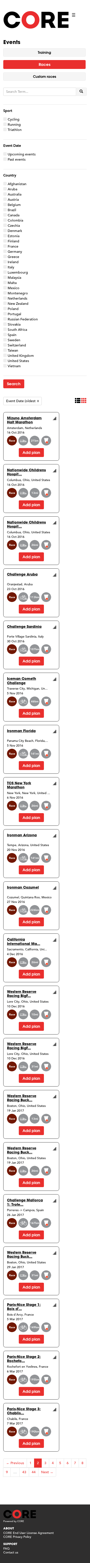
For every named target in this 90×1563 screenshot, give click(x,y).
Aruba (12, 189)
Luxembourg (18, 272)
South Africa (17, 330)
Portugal (14, 314)
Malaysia (14, 278)
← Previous (15, 1463)
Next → (47, 1472)
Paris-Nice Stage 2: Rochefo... (24, 1358)
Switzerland (17, 345)
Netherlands (17, 298)
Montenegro (18, 293)
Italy (11, 267)
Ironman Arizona (22, 835)
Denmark (15, 231)
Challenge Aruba (22, 574)
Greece (13, 257)
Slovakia (14, 324)
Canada (13, 215)
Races (44, 64)
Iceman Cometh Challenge (21, 680)
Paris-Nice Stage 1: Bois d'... (24, 1306)
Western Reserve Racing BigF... (21, 993)
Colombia (15, 220)
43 (24, 1472)
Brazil (12, 210)
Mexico (13, 288)
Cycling (13, 119)
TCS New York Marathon (19, 785)
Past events (17, 159)
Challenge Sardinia (24, 626)
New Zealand (18, 304)
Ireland (13, 262)
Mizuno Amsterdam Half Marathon (24, 420)
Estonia (13, 236)
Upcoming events (22, 154)
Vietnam (14, 366)
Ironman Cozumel (23, 887)
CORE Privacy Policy (17, 1537)
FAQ (6, 1548)
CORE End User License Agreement (28, 1533)
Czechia (14, 226)
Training (44, 52)
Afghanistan (17, 184)
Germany (15, 252)
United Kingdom (21, 356)
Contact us (10, 1552)
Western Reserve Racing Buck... (21, 1097)
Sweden (14, 340)
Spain (12, 335)
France (13, 246)
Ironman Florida (21, 730)
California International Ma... (23, 941)
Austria (13, 199)
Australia (14, 194)
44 (34, 1472)
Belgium (14, 205)
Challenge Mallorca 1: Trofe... (25, 1202)
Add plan (31, 452)
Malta (12, 283)
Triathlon (15, 130)
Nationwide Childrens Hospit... (26, 472)
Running (14, 124)
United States (18, 361)
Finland (13, 241)
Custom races (44, 76)
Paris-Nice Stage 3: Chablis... (24, 1410)
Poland (13, 309)
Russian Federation (23, 319)
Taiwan (13, 350)
